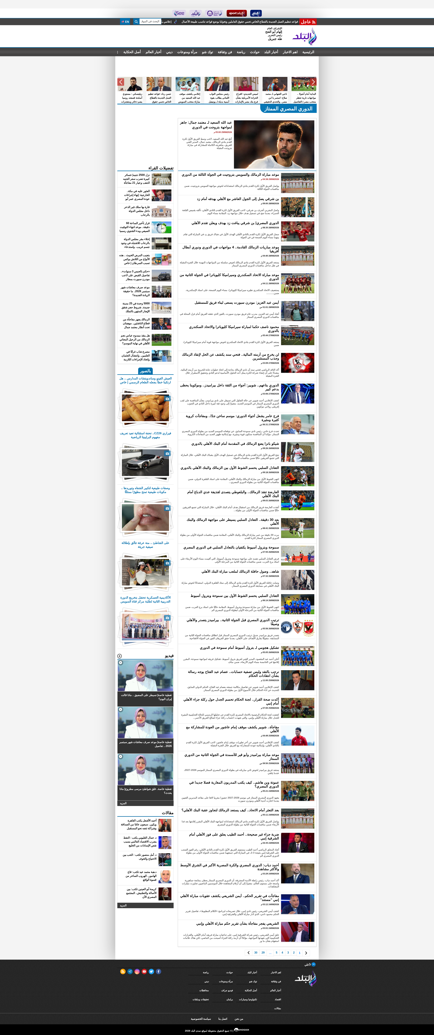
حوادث (255, 52)
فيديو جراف (227, 990)
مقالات (277, 1008)
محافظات (204, 990)
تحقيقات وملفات (201, 999)
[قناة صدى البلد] (256, 13)
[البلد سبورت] (237, 13)
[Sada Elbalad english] (179, 13)
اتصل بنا (222, 1018)
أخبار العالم (153, 52)
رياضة (241, 52)
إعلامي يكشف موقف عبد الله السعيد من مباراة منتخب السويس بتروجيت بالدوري (250, 21)
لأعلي (307, 964)
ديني (169, 52)
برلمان (229, 999)
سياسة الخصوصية (201, 1018)
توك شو (207, 52)
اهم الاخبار (290, 52)
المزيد (123, 803)
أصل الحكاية (132, 52)
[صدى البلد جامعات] (214, 13)
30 (255, 952)
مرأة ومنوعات (187, 52)
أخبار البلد (271, 52)
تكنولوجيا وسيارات (248, 999)
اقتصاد (278, 999)
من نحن (239, 1018)
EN (126, 21)
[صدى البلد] (304, 36)
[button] (313, 82)
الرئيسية (308, 52)
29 (263, 952)
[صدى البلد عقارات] (195, 13)
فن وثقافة (225, 52)
